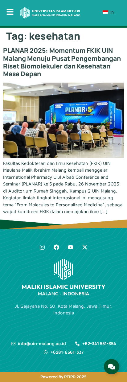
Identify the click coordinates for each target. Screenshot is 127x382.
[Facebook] (56, 247)
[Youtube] (70, 247)
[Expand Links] (111, 366)
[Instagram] (42, 247)
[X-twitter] (84, 247)
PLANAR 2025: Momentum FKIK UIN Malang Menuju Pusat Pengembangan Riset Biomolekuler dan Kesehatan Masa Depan (62, 62)
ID (111, 12)
